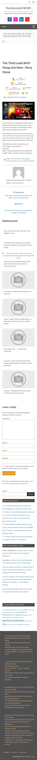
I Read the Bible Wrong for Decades (17, 647)
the (29, 161)
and (24, 610)
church (11, 612)
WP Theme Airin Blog (28, 756)
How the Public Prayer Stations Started (15, 592)
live (31, 615)
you (26, 624)
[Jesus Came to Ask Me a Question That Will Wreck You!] (18, 227)
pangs (27, 159)
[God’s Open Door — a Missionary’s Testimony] (18, 337)
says (28, 621)
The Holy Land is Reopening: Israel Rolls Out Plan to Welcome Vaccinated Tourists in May (18, 245)
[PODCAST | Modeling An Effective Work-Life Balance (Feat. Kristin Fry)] (18, 379)
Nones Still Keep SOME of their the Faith (16, 589)
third (32, 161)
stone (25, 161)
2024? (15, 610)
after (21, 610)
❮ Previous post (18, 192)
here (19, 159)
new (7, 617)
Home (5, 34)
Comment (6, 419)
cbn (3, 612)
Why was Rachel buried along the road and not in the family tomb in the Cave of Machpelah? (19, 722)
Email (4, 450)
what (15, 624)
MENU (4, 27)
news (9, 617)
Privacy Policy (23, 752)
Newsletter (6, 752)
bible (30, 609)
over (19, 617)
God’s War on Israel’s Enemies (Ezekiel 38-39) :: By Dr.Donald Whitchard (18, 553)
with (20, 624)
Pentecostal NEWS (18, 8)
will (18, 624)
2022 (7, 610)
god (22, 615)
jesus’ (28, 615)
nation (3, 617)
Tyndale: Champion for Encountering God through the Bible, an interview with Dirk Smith (19, 652)
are (12, 159)
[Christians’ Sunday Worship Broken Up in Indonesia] (18, 280)
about (18, 609)
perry (20, 161)
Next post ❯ (18, 204)
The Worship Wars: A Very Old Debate (18, 636)
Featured (6, 615)
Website (5, 458)
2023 (10, 610)
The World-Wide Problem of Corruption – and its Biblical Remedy (17, 582)
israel (25, 615)
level (23, 159)
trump (10, 624)
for (11, 615)
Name (4, 443)
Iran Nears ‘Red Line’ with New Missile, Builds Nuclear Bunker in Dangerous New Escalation (18, 363)
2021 (4, 610)
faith (25, 612)
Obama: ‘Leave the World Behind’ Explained (20, 512)
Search (4, 491)
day (14, 612)
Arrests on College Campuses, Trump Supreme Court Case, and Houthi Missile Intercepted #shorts (16, 518)
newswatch (14, 617)
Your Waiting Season (12, 666)
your (29, 624)
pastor (21, 617)
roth (25, 621)
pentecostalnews (12, 161)
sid (30, 621)
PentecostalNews (16, 34)
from (14, 615)
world (24, 624)
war (13, 624)
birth (15, 159)
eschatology (20, 612)
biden (32, 610)
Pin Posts (14, 752)
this (7, 624)
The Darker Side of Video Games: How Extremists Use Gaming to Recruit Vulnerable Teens (17, 264)
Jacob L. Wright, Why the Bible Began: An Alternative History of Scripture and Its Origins (18, 321)
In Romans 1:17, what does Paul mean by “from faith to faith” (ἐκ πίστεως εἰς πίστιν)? (19, 742)
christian (7, 612)
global (18, 615)
